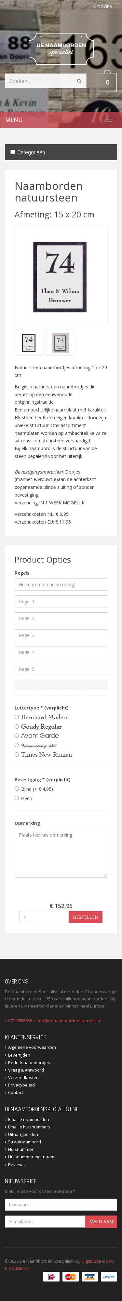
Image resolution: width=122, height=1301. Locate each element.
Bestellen (85, 917)
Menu (14, 120)
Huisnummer (21, 1149)
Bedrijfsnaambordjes (29, 1062)
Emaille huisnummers (29, 1127)
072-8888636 (20, 1020)
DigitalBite (91, 1261)
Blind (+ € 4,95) (37, 789)
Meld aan (101, 1221)
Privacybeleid (21, 1085)
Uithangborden (23, 1134)
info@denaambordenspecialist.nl (69, 1020)
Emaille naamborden (28, 1119)
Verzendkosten (23, 1077)
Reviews (16, 1164)
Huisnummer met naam (31, 1157)
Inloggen (101, 6)
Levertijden (19, 1055)
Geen (26, 798)
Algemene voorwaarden (32, 1047)
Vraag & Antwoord (26, 1070)
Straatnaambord (24, 1142)
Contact (15, 1092)
